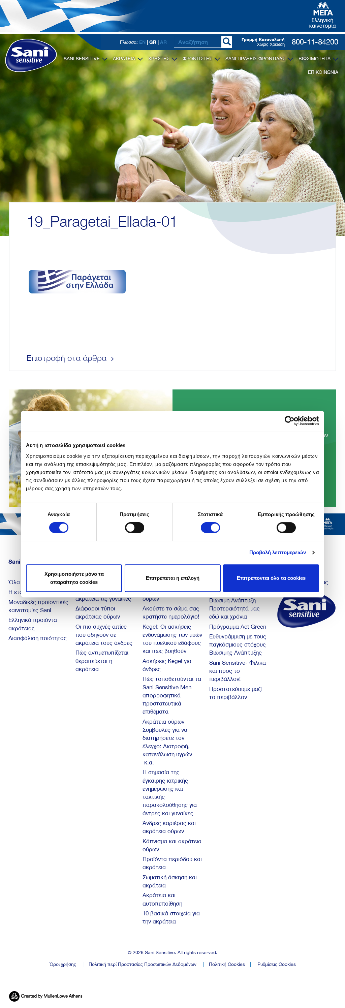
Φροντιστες (198, 58)
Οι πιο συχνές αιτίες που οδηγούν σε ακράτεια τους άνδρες (103, 635)
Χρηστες (159, 58)
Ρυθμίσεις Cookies (276, 964)
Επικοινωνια (323, 72)
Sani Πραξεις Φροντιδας (256, 58)
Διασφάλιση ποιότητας (37, 638)
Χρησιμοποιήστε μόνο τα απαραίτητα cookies (74, 578)
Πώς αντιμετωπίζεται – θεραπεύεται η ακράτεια (104, 660)
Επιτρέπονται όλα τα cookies (271, 578)
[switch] (134, 527)
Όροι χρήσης (62, 964)
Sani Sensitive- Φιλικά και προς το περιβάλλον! (237, 671)
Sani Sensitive (82, 58)
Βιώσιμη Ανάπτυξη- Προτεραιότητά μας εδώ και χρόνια (234, 608)
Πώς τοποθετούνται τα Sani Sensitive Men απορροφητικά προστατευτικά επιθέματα (172, 695)
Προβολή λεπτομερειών (277, 552)
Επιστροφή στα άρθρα (68, 358)
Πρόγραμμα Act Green (237, 626)
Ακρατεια (124, 58)
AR (163, 42)
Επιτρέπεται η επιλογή (172, 578)
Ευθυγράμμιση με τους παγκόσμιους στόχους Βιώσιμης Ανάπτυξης (237, 644)
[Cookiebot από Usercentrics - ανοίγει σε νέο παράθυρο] (289, 421)
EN (142, 42)
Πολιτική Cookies (227, 964)
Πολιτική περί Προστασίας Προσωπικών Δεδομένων (142, 964)
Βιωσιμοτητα (315, 58)
